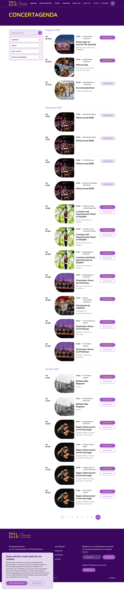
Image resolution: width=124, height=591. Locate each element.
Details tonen (37, 583)
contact (96, 3)
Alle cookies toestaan (16, 583)
